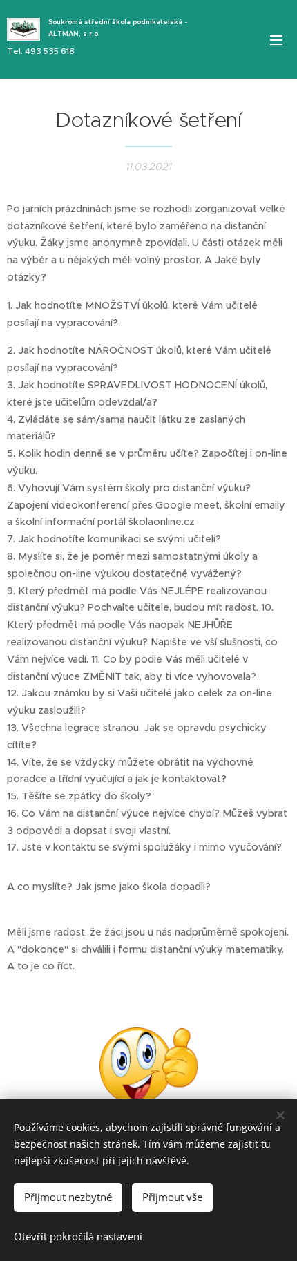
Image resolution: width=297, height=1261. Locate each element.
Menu (276, 39)
